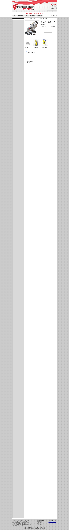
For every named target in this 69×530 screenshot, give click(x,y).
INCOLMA (17, 375)
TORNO (18, 213)
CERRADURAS (15, 128)
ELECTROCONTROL (19, 433)
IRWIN (17, 455)
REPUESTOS (19, 311)
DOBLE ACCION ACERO (17, 97)
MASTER (17, 349)
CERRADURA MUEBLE (18, 146)
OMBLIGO (17, 136)
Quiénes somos (28, 527)
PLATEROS (19, 219)
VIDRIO (17, 90)
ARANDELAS (18, 494)
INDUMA (17, 425)
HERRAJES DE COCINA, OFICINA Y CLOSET (16, 184)
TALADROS (17, 68)
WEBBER (17, 82)
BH (16, 397)
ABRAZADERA (19, 515)
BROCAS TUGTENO (19, 274)
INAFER (17, 398)
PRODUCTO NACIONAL (17, 473)
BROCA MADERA (19, 286)
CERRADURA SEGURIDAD (17, 151)
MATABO (17, 405)
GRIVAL (17, 463)
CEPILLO (17, 271)
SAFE (17, 350)
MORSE (17, 346)
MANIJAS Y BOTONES (16, 295)
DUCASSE (17, 332)
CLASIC (17, 337)
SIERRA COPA (18, 508)
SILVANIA (17, 390)
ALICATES (17, 294)
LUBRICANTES (15, 314)
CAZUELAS (18, 297)
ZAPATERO (19, 203)
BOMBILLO (17, 265)
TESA (17, 429)
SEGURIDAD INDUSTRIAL (17, 315)
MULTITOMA (18, 261)
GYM (17, 400)
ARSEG (14, 23)
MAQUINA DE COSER (18, 99)
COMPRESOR (18, 308)
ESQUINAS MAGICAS (18, 222)
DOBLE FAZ (19, 31)
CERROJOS (18, 167)
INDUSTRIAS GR (18, 383)
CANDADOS (15, 38)
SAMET (17, 379)
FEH (17, 416)
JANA (17, 389)
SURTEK (17, 436)
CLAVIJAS (17, 254)
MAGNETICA (18, 505)
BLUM (17, 444)
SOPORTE (17, 189)
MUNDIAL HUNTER (18, 371)
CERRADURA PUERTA (18, 174)
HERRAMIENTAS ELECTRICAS (17, 307)
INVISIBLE (17, 105)
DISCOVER (15, 22)
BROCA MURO (19, 278)
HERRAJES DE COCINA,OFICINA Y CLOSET (16, 53)
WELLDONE (17, 459)
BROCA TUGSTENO (19, 283)
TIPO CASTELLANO (18, 85)
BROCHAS (17, 302)
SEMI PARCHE (18, 86)
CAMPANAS (19, 237)
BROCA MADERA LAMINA (19, 289)
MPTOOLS (17, 476)
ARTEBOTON (18, 385)
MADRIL (17, 507)
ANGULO (17, 497)
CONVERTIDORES (19, 252)
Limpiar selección (53, 26)
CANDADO (15, 36)
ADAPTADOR (18, 200)
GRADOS (17, 117)
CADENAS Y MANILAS (16, 42)
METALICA (17, 514)
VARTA (17, 360)
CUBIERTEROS (19, 224)
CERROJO (17, 180)
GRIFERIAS (15, 303)
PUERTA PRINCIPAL (18, 154)
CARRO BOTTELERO (19, 231)
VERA (17, 396)
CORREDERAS (19, 56)
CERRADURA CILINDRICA (17, 148)
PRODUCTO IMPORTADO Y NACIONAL (17, 342)
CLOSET (17, 60)
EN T (17, 114)
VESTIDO (19, 208)
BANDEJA (19, 245)
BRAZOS (17, 50)
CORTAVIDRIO (18, 75)
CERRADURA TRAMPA (18, 163)
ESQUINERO (19, 220)
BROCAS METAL (18, 275)
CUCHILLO (19, 72)
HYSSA (17, 330)
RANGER (17, 445)
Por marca (30, 18)
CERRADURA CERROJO (17, 157)
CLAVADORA (18, 79)
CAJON (17, 135)
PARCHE (17, 110)
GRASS (17, 415)
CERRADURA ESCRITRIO (17, 176)
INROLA (17, 408)
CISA (17, 367)
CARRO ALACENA (19, 233)
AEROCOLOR (18, 452)
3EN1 (17, 471)
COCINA (17, 62)
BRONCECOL (18, 386)
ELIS (17, 353)
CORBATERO (18, 197)
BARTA (17, 426)
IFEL (16, 460)
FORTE (17, 446)
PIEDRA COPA (18, 26)
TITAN (17, 475)
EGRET (17, 365)
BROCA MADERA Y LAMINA (19, 280)
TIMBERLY (17, 456)
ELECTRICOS (15, 246)
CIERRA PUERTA (18, 132)
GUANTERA (17, 138)
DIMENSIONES (43, 24)
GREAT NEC (18, 470)
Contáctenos (39, 15)
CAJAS (17, 258)
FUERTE (17, 430)
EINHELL (14, 20)
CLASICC (17, 414)
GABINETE (17, 113)
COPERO (18, 59)
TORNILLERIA (15, 39)
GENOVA (17, 401)
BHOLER (17, 319)
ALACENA (19, 244)
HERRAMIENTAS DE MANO (16, 268)
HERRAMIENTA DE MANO (16, 65)
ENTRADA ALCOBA (18, 152)
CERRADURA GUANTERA (17, 169)
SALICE (17, 404)
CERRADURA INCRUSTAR (17, 179)
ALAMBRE (17, 266)
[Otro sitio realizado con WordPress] (23, 10)
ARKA (17, 423)
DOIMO (17, 403)
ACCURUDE (17, 325)
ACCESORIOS (18, 58)
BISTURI (17, 292)
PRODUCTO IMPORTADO (17, 438)
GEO (17, 351)
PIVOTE (17, 92)
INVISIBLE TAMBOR (19, 103)
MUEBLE (17, 125)
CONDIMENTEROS (19, 226)
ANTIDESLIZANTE (19, 34)
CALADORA (17, 70)
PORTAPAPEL (19, 217)
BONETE (17, 490)
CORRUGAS (18, 46)
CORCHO (17, 501)
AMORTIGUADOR (19, 242)
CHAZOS (17, 486)
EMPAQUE (19, 30)
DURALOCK (17, 318)
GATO (17, 418)
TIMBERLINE (18, 434)
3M (16, 347)
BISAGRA (17, 121)
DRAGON (17, 333)
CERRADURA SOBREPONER (17, 144)
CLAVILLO (17, 479)
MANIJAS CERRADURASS (17, 166)
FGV (17, 326)
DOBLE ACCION (18, 116)
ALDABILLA (17, 504)
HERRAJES (15, 45)
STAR (17, 422)
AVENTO (17, 382)
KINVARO (17, 378)
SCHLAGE (17, 357)
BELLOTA (17, 322)
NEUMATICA (18, 312)
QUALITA (17, 394)
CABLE (17, 262)
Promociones (32, 15)
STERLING (17, 334)
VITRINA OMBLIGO (18, 139)
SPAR (17, 336)
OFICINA (17, 55)
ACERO (17, 89)
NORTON (17, 340)
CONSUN (17, 419)
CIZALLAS (17, 270)
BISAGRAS (15, 81)
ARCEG (17, 358)
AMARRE (17, 500)
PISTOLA (17, 489)
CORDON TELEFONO (18, 250)
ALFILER (17, 503)
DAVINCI (33, 18)
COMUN (17, 127)
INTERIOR (17, 106)
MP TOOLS (17, 464)
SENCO (17, 449)
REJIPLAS (17, 368)
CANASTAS (19, 236)
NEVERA (17, 83)
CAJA (17, 259)
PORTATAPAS (19, 216)
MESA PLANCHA (19, 206)
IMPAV (17, 432)
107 (18, 120)
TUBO (17, 188)
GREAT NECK (18, 323)
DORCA (17, 361)
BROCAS (17, 277)
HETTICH (17, 412)
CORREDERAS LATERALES (17, 196)
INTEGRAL (17, 107)
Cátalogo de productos (34, 527)
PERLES (17, 369)
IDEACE (14, 35)
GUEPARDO (18, 372)
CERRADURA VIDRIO (18, 141)
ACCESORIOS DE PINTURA (16, 300)
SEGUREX (17, 364)
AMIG (17, 442)
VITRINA (17, 134)
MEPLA (17, 407)
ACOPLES (17, 304)
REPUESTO (19, 74)
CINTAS (17, 27)
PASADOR (17, 131)
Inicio (14, 15)
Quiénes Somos (20, 15)
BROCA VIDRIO (19, 284)
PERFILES (17, 192)
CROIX (17, 354)
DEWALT (17, 466)
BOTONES (17, 298)
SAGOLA (17, 387)
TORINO (17, 411)
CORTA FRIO (18, 78)
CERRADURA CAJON (18, 161)
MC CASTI (17, 441)
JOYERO (18, 209)
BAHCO (17, 511)
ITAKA (17, 329)
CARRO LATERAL (19, 228)
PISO (17, 93)
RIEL (17, 191)
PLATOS (18, 215)
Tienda (27, 15)
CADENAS (17, 43)
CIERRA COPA (18, 493)
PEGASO (17, 376)
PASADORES (18, 49)
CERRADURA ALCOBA (18, 159)
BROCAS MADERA (19, 291)
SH (16, 393)
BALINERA (17, 124)
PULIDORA (17, 67)
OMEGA (17, 109)
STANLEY (17, 448)
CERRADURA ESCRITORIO (17, 172)
